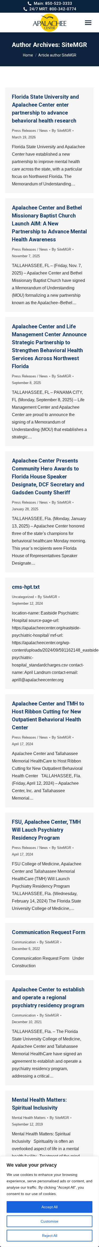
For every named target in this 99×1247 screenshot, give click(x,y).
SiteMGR (74, 45)
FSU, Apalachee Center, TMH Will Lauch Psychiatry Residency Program (46, 830)
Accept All (49, 1207)
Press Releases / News (30, 131)
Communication (24, 942)
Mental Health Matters (29, 1118)
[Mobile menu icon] (88, 22)
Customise (49, 1221)
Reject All (49, 1235)
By (61, 131)
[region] (49, 1201)
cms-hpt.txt (26, 587)
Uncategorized (23, 597)
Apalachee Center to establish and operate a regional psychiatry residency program (48, 997)
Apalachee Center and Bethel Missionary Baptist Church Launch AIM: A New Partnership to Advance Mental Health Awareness (49, 223)
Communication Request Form (48, 932)
